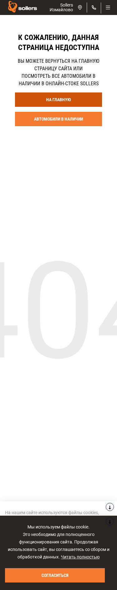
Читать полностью (80, 556)
